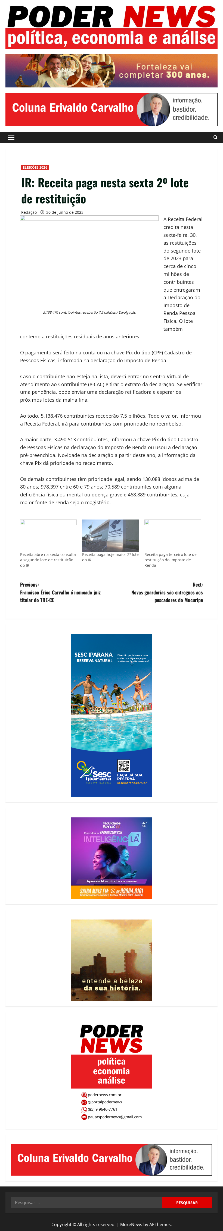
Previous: (60, 592)
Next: (167, 592)
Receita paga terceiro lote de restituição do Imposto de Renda (170, 560)
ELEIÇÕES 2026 (35, 167)
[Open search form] (215, 137)
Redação (29, 212)
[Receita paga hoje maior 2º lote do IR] (110, 536)
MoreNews (131, 1224)
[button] (11, 137)
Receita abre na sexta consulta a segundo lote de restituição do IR (48, 560)
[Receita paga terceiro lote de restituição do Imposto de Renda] (172, 536)
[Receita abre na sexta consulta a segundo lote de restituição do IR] (48, 536)
